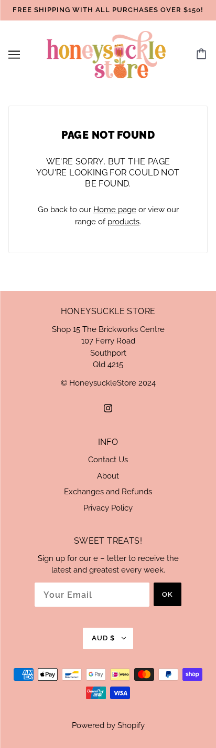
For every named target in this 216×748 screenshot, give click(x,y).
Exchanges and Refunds (108, 491)
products (123, 221)
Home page (114, 209)
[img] (108, 408)
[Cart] (203, 54)
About (108, 476)
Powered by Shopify (108, 725)
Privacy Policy (108, 508)
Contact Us (108, 459)
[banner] (106, 53)
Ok (167, 594)
